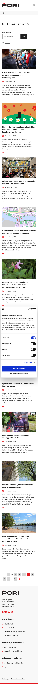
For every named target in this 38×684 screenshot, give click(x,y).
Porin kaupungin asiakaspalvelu (13, 663)
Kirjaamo (6, 667)
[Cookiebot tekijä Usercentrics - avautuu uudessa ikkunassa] (28, 309)
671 (15, 579)
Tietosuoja (5, 679)
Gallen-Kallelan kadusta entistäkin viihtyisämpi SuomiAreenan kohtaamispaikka (16, 75)
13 (8, 579)
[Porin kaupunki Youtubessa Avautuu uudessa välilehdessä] (9, 612)
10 (28, 574)
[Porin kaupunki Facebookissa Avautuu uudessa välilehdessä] (3, 612)
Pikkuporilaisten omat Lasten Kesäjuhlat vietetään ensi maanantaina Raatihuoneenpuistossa (18, 129)
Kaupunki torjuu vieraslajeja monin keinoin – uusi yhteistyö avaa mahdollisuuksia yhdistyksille (16, 284)
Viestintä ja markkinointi (11, 635)
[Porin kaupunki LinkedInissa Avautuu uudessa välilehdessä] (12, 612)
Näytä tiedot (28, 362)
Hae (24, 36)
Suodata (7, 43)
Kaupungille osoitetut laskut (12, 651)
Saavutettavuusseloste (18, 679)
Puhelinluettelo (8, 624)
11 (32, 574)
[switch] (33, 343)
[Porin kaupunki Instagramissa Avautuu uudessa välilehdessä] (6, 612)
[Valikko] (34, 5)
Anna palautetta (9, 628)
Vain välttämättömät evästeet (19, 373)
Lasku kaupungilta (9, 647)
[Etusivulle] (10, 5)
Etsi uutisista (6, 32)
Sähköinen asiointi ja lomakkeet (14, 631)
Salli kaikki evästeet (19, 368)
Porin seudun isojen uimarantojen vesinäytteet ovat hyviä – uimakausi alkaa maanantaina (17, 538)
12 (4, 579)
